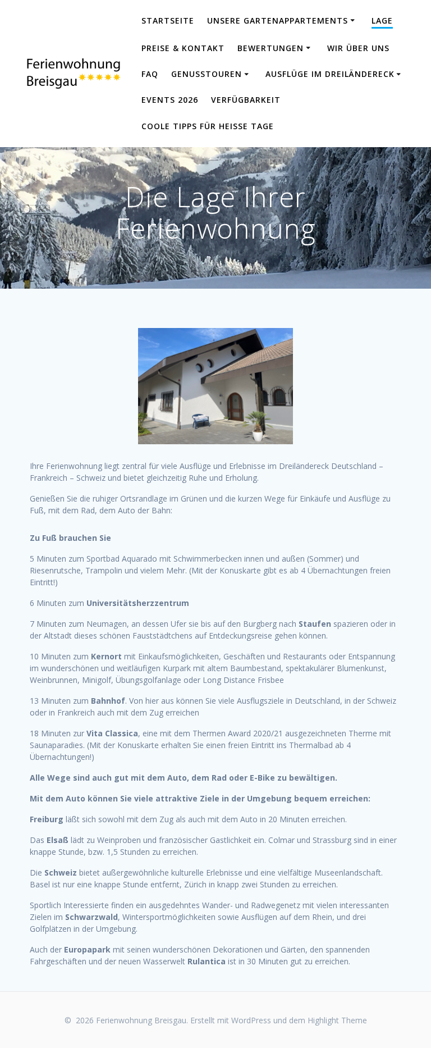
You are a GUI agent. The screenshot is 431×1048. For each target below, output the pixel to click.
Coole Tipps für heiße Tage (207, 126)
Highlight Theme (337, 1020)
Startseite (167, 20)
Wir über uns (358, 48)
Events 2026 (169, 99)
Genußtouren (206, 74)
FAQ (149, 74)
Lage (382, 20)
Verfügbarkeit (246, 99)
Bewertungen (270, 48)
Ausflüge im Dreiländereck (330, 74)
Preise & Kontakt (182, 48)
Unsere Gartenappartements (277, 20)
